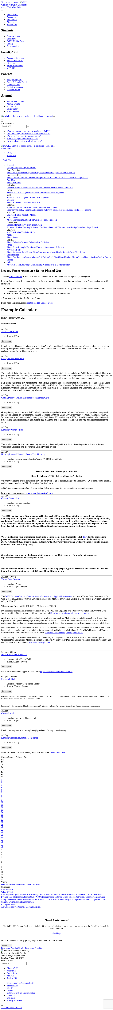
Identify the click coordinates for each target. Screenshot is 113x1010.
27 (2, 844)
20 (2, 827)
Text (96, 257)
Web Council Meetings (24, 907)
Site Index (11, 998)
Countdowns (12, 210)
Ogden (17, 894)
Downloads (6, 945)
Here (85, 537)
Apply (4, 7)
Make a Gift (12, 106)
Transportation (13, 46)
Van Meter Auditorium (23, 899)
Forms (9, 245)
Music (32, 897)
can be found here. (58, 752)
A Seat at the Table (9, 331)
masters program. (70, 613)
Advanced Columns (48, 207)
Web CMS (11, 155)
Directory (11, 63)
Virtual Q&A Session (10, 579)
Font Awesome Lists (27, 210)
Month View (25, 884)
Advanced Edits (14, 250)
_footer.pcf (47, 177)
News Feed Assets (36, 192)
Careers (10, 990)
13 (2, 809)
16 (2, 817)
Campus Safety (13, 36)
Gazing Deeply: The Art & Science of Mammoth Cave (25, 398)
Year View (36, 884)
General (37, 907)
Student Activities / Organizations (83, 897)
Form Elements (37, 247)
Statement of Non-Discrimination (21, 993)
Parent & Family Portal (17, 82)
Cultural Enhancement (24, 902)
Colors (46, 257)
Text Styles (80, 252)
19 (2, 824)
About (9, 265)
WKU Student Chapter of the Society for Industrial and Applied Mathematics (38, 596)
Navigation (89, 257)
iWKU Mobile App (15, 41)
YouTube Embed (14, 215)
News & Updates (56, 265)
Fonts (61, 257)
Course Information (15, 225)
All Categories (7, 894)
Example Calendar (9, 904)
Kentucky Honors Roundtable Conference (19, 738)
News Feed (48, 227)
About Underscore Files (17, 177)
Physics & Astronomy (29, 894)
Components (12, 217)
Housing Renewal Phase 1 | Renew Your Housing (23, 454)
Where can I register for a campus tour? (24, 136)
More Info (16, 7)
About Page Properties (16, 172)
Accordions (25, 202)
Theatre (9, 899)
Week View (15, 884)
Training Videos (42, 265)
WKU (9, 153)
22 (2, 832)
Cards (38, 202)
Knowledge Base (27, 265)
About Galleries (13, 242)
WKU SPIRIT (13, 111)
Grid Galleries (42, 242)
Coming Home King (10, 498)
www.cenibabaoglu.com (39, 642)
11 (2, 804)
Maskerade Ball (8, 679)
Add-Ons (11, 180)
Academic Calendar (15, 58)
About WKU (12, 14)
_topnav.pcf (82, 177)
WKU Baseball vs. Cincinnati (14, 654)
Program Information (33, 225)
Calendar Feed (40, 220)
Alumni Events (13, 104)
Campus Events (51, 894)
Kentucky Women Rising (12, 430)
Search (67, 265)
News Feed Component (54, 192)
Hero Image (51, 172)
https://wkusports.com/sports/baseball (56, 671)
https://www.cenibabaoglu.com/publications (64, 632)
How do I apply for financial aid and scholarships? (28, 133)
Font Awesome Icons (47, 252)
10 (2, 802)
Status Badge (71, 227)
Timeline (87, 210)
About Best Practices (16, 257)
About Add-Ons (14, 182)
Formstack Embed (14, 227)
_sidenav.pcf (72, 177)
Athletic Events (75, 894)
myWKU (11, 68)
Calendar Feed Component (61, 187)
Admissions (12, 19)
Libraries (26, 897)
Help (9, 262)
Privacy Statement (14, 1000)
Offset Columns (33, 207)
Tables (72, 252)
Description (6, 341)
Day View (5, 884)
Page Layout (40, 172)
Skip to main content (10, 2)
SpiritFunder (12, 109)
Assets (9, 235)
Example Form (24, 247)
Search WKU (8, 123)
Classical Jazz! (7, 713)
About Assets (12, 237)
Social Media (73, 210)
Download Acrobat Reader (13, 948)
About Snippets (13, 202)
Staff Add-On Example (17, 197)
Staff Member (59, 227)
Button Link (29, 220)
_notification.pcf (59, 177)
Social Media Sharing (66, 172)
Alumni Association (15, 101)
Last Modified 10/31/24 (11, 1007)
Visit (9, 7)
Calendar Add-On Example (18, 187)
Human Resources (15, 60)
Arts (67, 894)
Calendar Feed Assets (39, 187)
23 (2, 834)
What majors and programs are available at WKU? (28, 131)
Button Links (32, 252)
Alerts (32, 202)
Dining (10, 44)
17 (2, 819)
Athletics (10, 22)
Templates (11, 165)
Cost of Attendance (15, 87)
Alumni (61, 894)
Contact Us (11, 995)
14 (2, 812)
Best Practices (13, 255)
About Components (15, 220)
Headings (68, 257)
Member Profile (13, 89)
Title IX (10, 988)
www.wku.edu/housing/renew (39, 493)
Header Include (63, 252)
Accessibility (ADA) (34, 257)
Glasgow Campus (71, 899)
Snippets (10, 200)
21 (2, 829)
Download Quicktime (34, 948)
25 (2, 839)
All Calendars (7, 889)
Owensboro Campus (88, 899)
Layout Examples (14, 167)
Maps (59, 210)
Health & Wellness (15, 65)
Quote (79, 227)
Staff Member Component (38, 197)
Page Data (30, 172)
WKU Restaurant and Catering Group (51, 897)
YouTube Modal (28, 215)
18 (2, 822)
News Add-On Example (17, 192)
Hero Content (78, 257)
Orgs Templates (29, 167)
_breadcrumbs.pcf (35, 177)
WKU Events (7, 892)
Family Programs (14, 79)
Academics (11, 17)
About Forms (12, 247)
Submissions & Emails (54, 247)
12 (2, 807)
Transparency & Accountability (20, 983)
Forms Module (15, 276)
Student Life (12, 24)
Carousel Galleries (28, 242)
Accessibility (12, 985)
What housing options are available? (22, 138)
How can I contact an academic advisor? (24, 141)
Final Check (54, 257)
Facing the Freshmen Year (12, 358)
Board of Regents (14, 897)
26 (2, 842)
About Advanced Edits (16, 252)
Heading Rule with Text (46, 210)
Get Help (16, 265)
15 (2, 814)
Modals (64, 210)
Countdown (52, 220)
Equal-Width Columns (16, 207)
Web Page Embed (90, 227)
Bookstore (11, 39)
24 (2, 837)
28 (2, 847)
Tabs (81, 210)
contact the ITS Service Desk (40, 303)
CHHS (42, 894)
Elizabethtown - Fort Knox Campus (48, 899)
